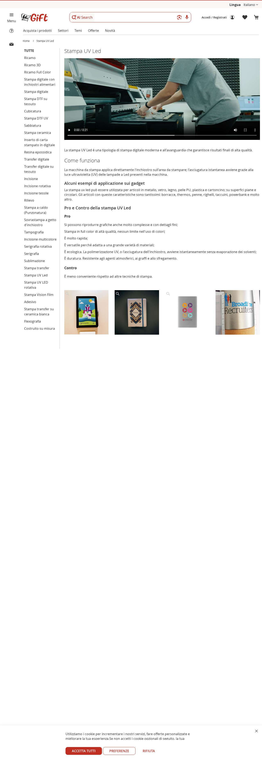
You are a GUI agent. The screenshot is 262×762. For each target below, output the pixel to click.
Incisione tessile (36, 193)
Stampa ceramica (37, 132)
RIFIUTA (149, 751)
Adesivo (30, 302)
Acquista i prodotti (37, 30)
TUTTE (29, 50)
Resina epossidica (38, 152)
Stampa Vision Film (38, 294)
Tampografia (34, 232)
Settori (63, 30)
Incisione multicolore (40, 239)
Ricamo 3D (32, 65)
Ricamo (30, 58)
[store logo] (34, 17)
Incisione (31, 179)
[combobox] (130, 17)
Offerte (93, 30)
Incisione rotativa (37, 186)
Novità (110, 30)
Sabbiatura (32, 125)
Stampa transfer (36, 268)
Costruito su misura (39, 328)
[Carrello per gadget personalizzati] (256, 17)
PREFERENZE (119, 751)
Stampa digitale (36, 91)
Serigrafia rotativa (38, 246)
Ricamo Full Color (37, 72)
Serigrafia (31, 253)
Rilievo (29, 200)
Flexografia (32, 321)
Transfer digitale (36, 159)
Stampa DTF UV (36, 118)
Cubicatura (32, 111)
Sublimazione (34, 261)
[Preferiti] (245, 17)
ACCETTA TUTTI (84, 751)
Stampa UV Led (36, 275)
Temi (78, 30)
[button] (251, 4)
